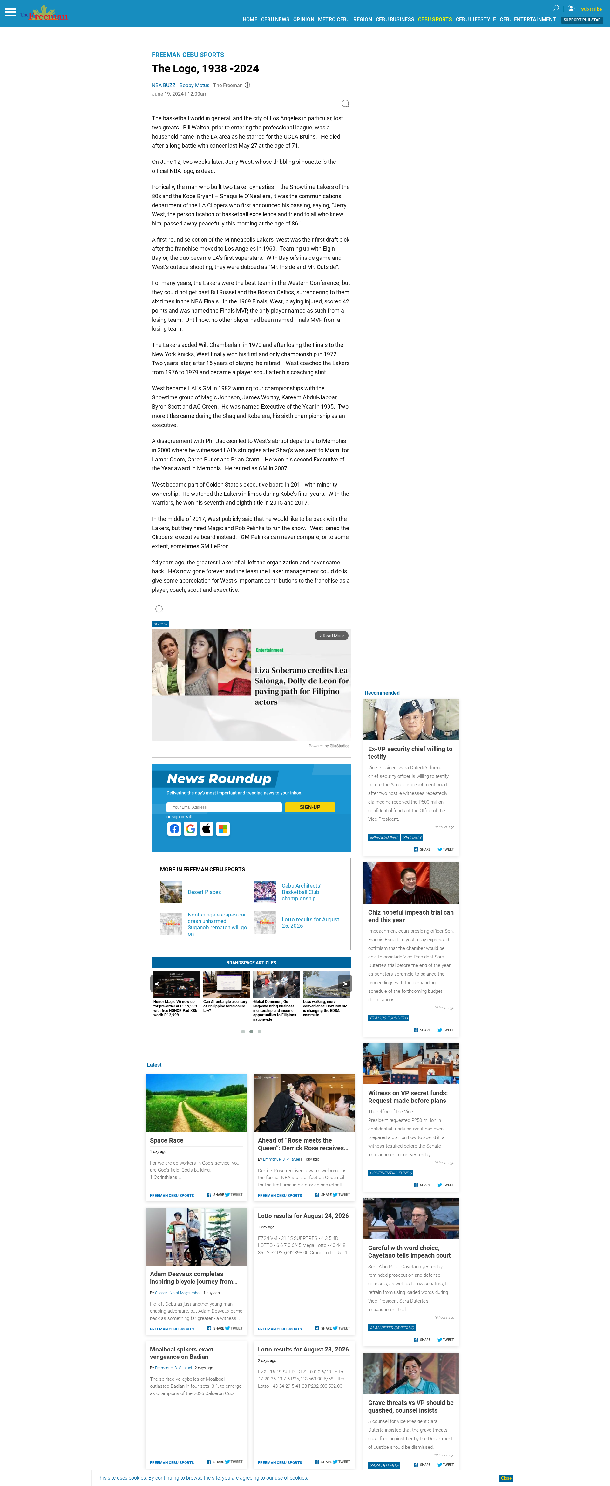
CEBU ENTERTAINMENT (528, 20)
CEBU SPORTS (435, 20)
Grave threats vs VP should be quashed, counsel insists (411, 1406)
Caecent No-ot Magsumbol (177, 1293)
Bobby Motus (194, 85)
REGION (362, 20)
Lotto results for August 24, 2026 (303, 1216)
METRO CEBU (334, 20)
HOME (250, 20)
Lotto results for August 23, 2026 (303, 1349)
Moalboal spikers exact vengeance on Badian (181, 1353)
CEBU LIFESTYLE (476, 20)
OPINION (303, 20)
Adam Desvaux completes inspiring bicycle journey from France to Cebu (191, 1277)
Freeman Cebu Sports (188, 55)
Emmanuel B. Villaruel (281, 1159)
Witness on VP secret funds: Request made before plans (408, 1096)
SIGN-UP (310, 807)
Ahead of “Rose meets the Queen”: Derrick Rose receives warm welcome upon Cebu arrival (301, 1144)
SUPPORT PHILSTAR (582, 20)
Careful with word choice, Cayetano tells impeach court (409, 1251)
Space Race (166, 1140)
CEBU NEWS (275, 20)
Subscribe (591, 9)
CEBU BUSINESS (395, 20)
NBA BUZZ (164, 85)
